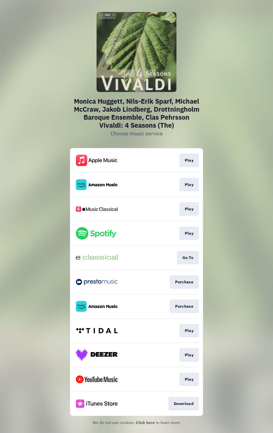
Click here (145, 422)
